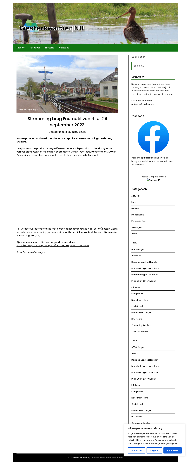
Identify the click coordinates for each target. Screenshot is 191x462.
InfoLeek (135, 287)
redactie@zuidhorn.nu (142, 104)
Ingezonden (137, 214)
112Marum (136, 255)
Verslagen (136, 227)
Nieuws (20, 47)
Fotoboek (35, 47)
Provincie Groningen (141, 312)
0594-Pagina (138, 249)
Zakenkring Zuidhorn (141, 325)
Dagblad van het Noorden (144, 261)
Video (134, 233)
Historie (49, 47)
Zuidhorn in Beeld (140, 331)
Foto (133, 202)
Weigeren (154, 450)
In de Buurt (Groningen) (143, 280)
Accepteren (173, 450)
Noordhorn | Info (139, 299)
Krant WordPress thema (111, 457)
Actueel (135, 195)
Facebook (149, 157)
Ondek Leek (137, 306)
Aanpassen (136, 450)
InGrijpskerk (137, 293)
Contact (64, 47)
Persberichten (138, 221)
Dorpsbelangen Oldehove (144, 274)
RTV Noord (136, 318)
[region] (154, 440)
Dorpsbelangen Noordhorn (145, 268)
